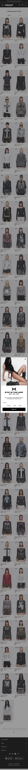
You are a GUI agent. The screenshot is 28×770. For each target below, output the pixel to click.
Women (9, 405)
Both (21, 405)
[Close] (25, 359)
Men (15, 405)
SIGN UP (14, 409)
